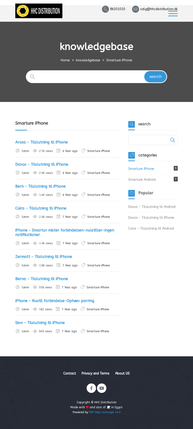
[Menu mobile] (173, 13)
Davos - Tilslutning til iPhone (41, 164)
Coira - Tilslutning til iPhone (40, 208)
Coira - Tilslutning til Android (151, 229)
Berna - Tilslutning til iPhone (41, 279)
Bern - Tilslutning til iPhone (40, 186)
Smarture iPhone (98, 151)
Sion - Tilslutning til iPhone (40, 322)
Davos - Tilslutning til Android (152, 207)
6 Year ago (70, 151)
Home (65, 60)
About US (122, 373)
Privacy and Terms (95, 373)
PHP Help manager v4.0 (105, 412)
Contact (69, 373)
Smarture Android (142, 180)
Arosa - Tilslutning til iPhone (41, 142)
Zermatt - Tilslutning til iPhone (43, 256)
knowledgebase (88, 60)
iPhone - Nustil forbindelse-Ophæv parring (54, 301)
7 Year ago (70, 217)
